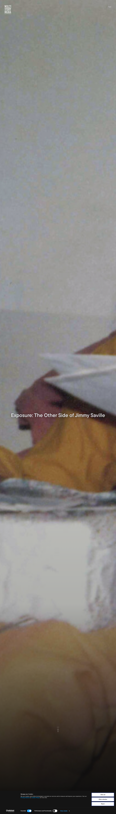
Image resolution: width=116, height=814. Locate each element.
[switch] (55, 811)
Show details (63, 811)
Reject (103, 804)
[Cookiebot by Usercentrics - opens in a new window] (10, 811)
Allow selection (103, 799)
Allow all (102, 794)
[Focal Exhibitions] (8, 13)
